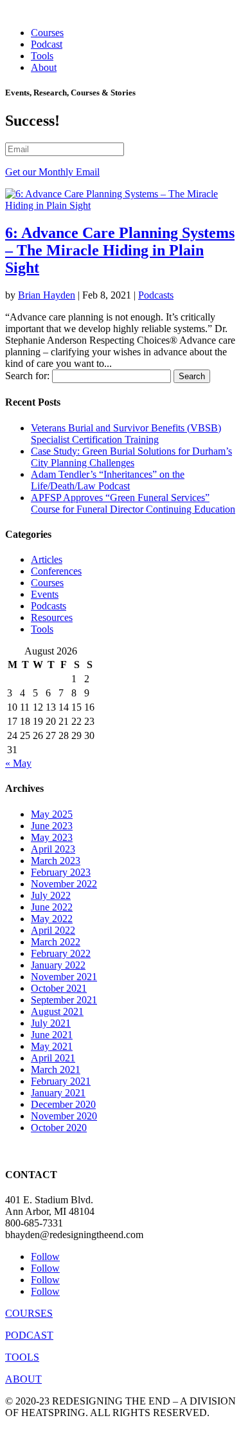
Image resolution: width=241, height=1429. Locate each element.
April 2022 (53, 930)
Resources (52, 617)
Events (44, 594)
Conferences (56, 571)
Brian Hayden (46, 295)
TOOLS (22, 1357)
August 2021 (57, 1011)
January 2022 (58, 965)
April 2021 (53, 1057)
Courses (47, 32)
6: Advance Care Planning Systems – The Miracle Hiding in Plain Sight (120, 250)
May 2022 (52, 918)
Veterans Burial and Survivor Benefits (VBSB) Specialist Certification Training (126, 433)
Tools (42, 55)
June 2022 (52, 907)
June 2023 (52, 825)
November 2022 (64, 883)
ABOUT (23, 1379)
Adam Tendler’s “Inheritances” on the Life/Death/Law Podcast (107, 480)
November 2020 (64, 1115)
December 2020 (63, 1104)
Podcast (46, 44)
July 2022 (51, 895)
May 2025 (52, 814)
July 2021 (51, 1023)
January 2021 (58, 1092)
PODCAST (29, 1335)
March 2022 (55, 941)
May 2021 (52, 1046)
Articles (46, 559)
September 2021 (64, 999)
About (44, 67)
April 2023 (53, 848)
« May (18, 763)
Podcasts (156, 295)
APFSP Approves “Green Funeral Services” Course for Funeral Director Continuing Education (133, 503)
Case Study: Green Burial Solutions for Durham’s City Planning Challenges (131, 457)
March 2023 (55, 860)
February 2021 (61, 1081)
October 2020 (59, 1127)
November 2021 (64, 976)
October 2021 (59, 988)
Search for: (27, 375)
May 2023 (52, 837)
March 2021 (55, 1069)
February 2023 (61, 872)
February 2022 (61, 953)
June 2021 (52, 1034)
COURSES (29, 1313)
